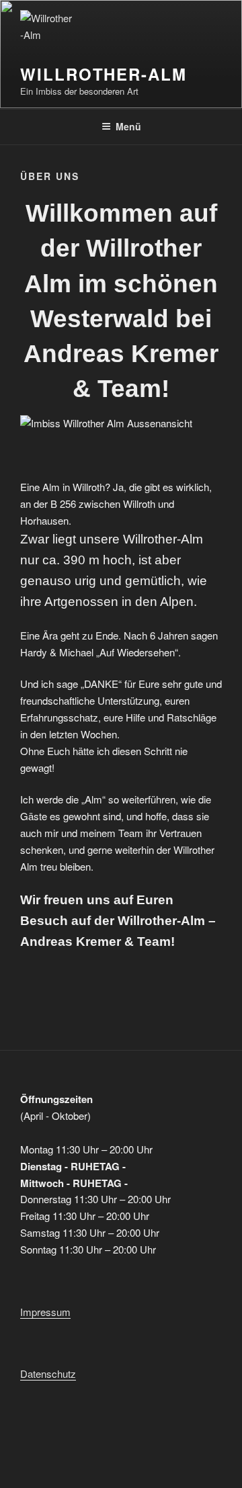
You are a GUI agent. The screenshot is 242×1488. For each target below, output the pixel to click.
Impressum (45, 1312)
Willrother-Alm (103, 73)
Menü (128, 126)
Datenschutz (48, 1373)
